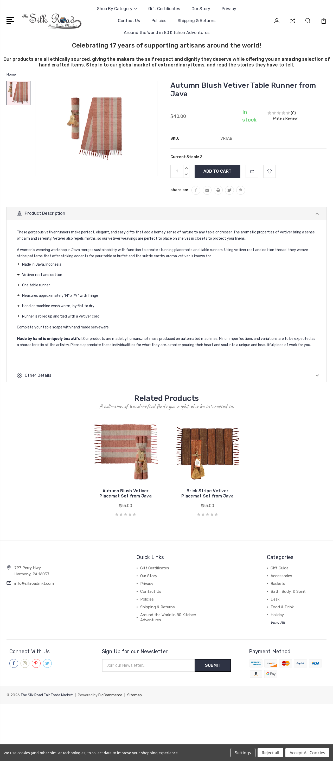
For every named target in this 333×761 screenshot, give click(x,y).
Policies (158, 20)
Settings (243, 753)
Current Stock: (186, 156)
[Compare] (292, 24)
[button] (166, 713)
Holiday (277, 614)
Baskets (278, 583)
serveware (100, 327)
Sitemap (134, 695)
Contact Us (129, 20)
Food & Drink (282, 607)
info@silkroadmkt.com (34, 583)
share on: (179, 189)
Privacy (229, 8)
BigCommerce (110, 695)
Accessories (281, 576)
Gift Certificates (164, 8)
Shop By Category (114, 8)
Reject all (270, 753)
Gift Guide (280, 568)
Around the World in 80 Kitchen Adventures (166, 32)
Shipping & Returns (196, 20)
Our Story (200, 8)
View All (278, 622)
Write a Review (285, 118)
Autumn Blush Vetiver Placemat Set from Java (125, 493)
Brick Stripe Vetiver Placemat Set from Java (207, 493)
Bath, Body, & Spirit (288, 591)
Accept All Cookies (307, 753)
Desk (275, 599)
